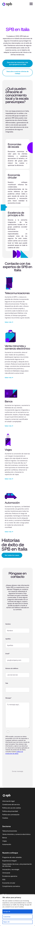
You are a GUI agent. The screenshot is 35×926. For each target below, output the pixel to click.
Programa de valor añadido (12, 857)
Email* (7, 653)
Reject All (6, 922)
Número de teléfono (11, 668)
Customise (6, 917)
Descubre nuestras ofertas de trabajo (17, 72)
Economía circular (8, 883)
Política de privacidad (10, 811)
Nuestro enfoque (10, 853)
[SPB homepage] (7, 4)
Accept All (6, 911)
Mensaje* (8, 698)
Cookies (5, 818)
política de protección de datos (14, 752)
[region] (17, 910)
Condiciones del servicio (11, 804)
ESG (3, 880)
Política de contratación (10, 815)
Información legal (8, 801)
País (6, 683)
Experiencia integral (9, 861)
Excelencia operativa (9, 876)
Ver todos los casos (12, 555)
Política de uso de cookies (11, 808)
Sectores (6, 826)
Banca (4, 838)
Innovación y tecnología (10, 869)
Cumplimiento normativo (11, 886)
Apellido (8, 639)
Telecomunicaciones (9, 831)
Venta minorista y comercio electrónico (16, 834)
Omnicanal (6, 873)
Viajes (4, 841)
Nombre (8, 624)
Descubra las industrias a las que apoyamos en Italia (17, 63)
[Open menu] (31, 4)
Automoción (6, 844)
